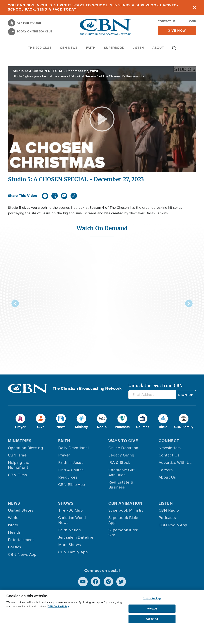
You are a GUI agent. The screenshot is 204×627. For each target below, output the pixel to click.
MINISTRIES (19, 441)
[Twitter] (54, 196)
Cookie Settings (152, 598)
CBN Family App (73, 552)
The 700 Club (40, 47)
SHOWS (66, 503)
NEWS (14, 503)
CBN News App (22, 554)
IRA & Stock (119, 462)
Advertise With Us (175, 462)
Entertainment (21, 539)
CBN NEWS (68, 47)
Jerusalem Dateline (75, 537)
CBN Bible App (71, 484)
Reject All (152, 608)
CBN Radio (169, 510)
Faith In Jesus (70, 462)
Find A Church (71, 470)
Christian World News (72, 520)
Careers (166, 470)
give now (177, 30)
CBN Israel (17, 455)
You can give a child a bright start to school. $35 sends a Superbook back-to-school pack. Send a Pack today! (93, 7)
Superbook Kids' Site (123, 532)
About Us (167, 477)
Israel (13, 525)
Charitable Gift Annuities (121, 472)
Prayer (64, 455)
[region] (102, 608)
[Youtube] (83, 581)
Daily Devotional (73, 448)
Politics (14, 547)
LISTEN (138, 47)
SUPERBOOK (114, 47)
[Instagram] (108, 581)
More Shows (69, 544)
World (13, 517)
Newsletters (170, 448)
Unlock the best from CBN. (155, 385)
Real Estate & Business (120, 485)
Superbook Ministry (126, 510)
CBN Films (17, 475)
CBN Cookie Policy (58, 606)
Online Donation (123, 448)
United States (20, 510)
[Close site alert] (194, 7)
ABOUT (158, 47)
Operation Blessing (25, 448)
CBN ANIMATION (125, 503)
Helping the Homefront (18, 465)
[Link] (74, 196)
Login (192, 21)
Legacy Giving (121, 455)
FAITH (91, 47)
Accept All (152, 619)
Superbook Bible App (123, 520)
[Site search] (174, 50)
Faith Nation (69, 530)
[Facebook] (45, 196)
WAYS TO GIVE (123, 441)
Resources (67, 477)
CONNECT (169, 441)
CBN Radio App (173, 525)
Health (14, 532)
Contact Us (166, 21)
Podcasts (167, 517)
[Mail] (64, 196)
